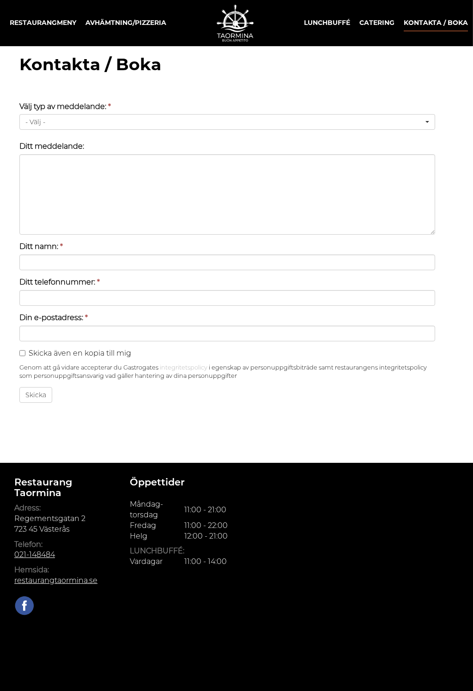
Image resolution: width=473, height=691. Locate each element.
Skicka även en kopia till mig (80, 353)
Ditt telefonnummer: (59, 282)
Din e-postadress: (53, 317)
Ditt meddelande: (51, 146)
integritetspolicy (183, 367)
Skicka (35, 395)
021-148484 (34, 554)
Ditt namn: (41, 246)
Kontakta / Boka (436, 22)
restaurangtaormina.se (55, 580)
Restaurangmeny (43, 22)
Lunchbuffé (327, 22)
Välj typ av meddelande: (65, 106)
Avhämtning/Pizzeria (125, 22)
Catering (376, 22)
